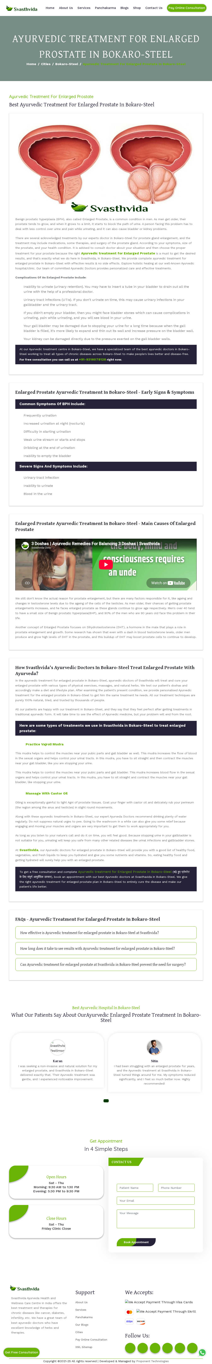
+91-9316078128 (92, 359)
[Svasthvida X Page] (155, 1348)
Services (83, 8)
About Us (66, 8)
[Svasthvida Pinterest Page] (167, 1348)
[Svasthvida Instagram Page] (142, 1348)
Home (50, 8)
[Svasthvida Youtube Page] (192, 1348)
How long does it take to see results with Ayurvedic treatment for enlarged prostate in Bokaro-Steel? (97, 948)
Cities (46, 64)
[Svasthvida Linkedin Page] (180, 1348)
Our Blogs (81, 1324)
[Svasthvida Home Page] (21, 8)
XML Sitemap (83, 1347)
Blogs (124, 8)
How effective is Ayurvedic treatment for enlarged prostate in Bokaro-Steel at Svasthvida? (89, 932)
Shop (137, 8)
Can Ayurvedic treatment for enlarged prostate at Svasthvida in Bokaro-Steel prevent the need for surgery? (103, 964)
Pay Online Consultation (187, 8)
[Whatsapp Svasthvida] (202, 1352)
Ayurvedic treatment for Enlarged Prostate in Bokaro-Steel (125, 872)
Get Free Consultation (21, 1352)
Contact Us (154, 8)
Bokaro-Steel (66, 64)
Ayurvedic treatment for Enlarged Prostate (118, 253)
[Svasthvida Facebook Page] (130, 1348)
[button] (106, 1100)
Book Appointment (136, 1242)
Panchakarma (105, 8)
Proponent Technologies (152, 1361)
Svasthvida (28, 850)
